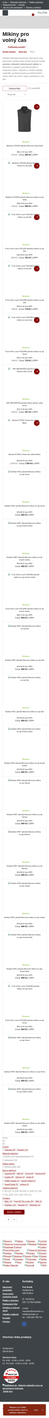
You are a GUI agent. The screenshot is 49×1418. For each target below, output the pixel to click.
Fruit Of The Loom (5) (23, 1201)
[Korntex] (30, 1253)
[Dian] (35, 1256)
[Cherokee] (17, 1259)
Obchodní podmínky (18, 2)
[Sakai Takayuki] (10, 1265)
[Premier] (41, 1253)
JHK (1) (38, 1201)
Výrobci (6, 1322)
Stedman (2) (35, 1205)
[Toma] (31, 1259)
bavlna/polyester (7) (24, 1157)
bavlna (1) (9, 1157)
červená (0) (40, 1173)
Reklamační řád (9, 5)
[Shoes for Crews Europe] (14, 1244)
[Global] (42, 1256)
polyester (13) (10, 1160)
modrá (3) (9, 1177)
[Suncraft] (29, 1265)
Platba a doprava (36, 2)
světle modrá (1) (12, 1181)
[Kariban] (7, 1253)
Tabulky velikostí (10, 1314)
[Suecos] (42, 1262)
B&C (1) (8, 1201)
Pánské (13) (22, 1150)
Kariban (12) (10, 1205)
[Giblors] (19, 1241)
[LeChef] (42, 1241)
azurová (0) (10, 1173)
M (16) (23, 1191)
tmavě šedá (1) (11, 1184)
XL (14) (38, 1191)
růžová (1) (19, 1177)
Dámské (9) (10, 1150)
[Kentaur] (18, 1253)
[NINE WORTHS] (41, 1244)
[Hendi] (6, 1259)
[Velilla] (42, 1259)
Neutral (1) (22, 1205)
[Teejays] (26, 1256)
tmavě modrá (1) (28, 1181)
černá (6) (29, 1173)
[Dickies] (29, 1262)
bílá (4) (20, 1173)
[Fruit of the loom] (11, 1250)
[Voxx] (18, 1262)
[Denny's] (7, 1241)
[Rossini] (7, 1262)
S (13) (15, 1191)
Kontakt (22, 5)
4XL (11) (28, 1195)
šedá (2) (30, 1177)
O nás (5, 2)
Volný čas (23, 52)
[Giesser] (30, 1241)
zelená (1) (24, 1184)
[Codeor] (42, 1247)
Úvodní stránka (9, 52)
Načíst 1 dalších (14, 1212)
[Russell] (7, 1256)
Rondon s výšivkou (33, 7)
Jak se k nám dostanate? (13, 7)
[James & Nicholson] (36, 1250)
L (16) (30, 1191)
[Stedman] (17, 1256)
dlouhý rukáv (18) (12, 1167)
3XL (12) (18, 1195)
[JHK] (43, 1265)
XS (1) (7, 1191)
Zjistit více (8, 1391)
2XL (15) (8, 1195)
